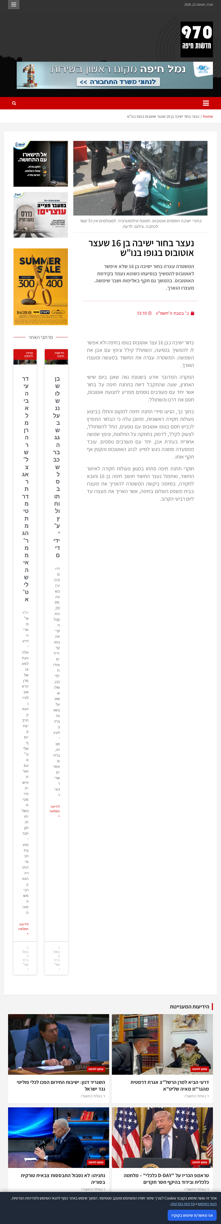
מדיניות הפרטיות (183, 1203)
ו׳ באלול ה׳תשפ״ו (93, 1189)
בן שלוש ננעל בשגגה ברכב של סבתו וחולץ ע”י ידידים (56, 467)
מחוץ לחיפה (199, 1069)
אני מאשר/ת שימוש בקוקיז (192, 1215)
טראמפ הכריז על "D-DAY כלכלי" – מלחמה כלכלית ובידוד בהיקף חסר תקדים (166, 1178)
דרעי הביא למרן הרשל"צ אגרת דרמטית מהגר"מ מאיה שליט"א (25, 489)
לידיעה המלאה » (55, 811)
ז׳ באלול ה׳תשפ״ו (197, 1096)
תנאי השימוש (207, 1203)
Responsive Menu (13, 4)
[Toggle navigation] (206, 103)
